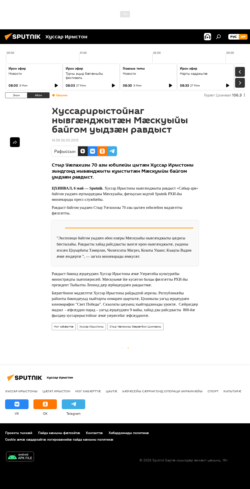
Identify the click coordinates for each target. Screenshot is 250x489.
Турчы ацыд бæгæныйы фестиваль (84, 75)
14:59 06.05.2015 (65, 140)
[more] (15, 142)
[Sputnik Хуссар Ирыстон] (23, 41)
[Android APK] (20, 457)
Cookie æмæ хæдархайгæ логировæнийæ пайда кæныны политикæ (59, 439)
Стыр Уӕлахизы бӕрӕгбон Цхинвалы (135, 326)
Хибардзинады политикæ (129, 433)
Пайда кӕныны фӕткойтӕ (59, 433)
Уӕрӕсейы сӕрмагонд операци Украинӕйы (162, 391)
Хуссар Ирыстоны (91, 326)
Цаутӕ (111, 391)
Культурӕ (232, 391)
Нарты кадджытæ (194, 73)
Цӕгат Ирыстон (56, 391)
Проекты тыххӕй (18, 433)
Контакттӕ (94, 433)
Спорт (213, 391)
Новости (15, 73)
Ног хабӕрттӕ (63, 326)
